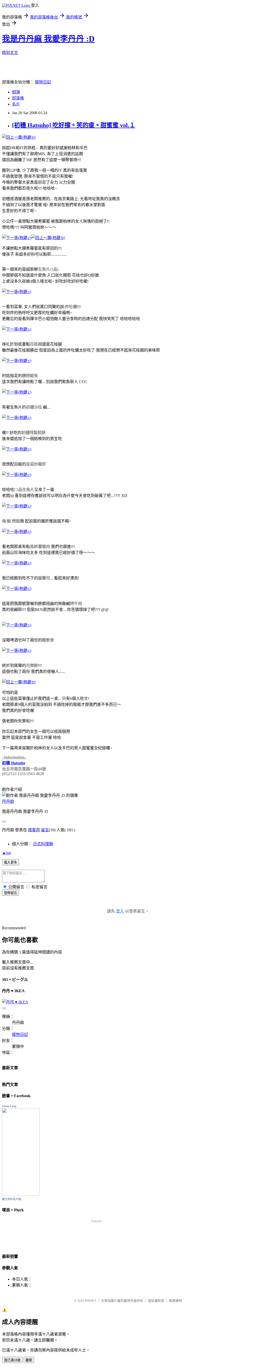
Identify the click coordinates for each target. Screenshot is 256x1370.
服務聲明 (175, 1301)
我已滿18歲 (12, 1360)
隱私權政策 (156, 1301)
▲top (6, 853)
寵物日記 (43, 82)
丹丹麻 (8, 801)
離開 (29, 1360)
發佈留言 (10, 893)
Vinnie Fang (9, 1106)
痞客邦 (34, 830)
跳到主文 (10, 52)
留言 (45, 830)
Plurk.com (96, 1220)
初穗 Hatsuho (13, 763)
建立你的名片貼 (11, 1199)
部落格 (18, 98)
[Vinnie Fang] (21, 1194)
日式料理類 (43, 844)
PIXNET (90, 1301)
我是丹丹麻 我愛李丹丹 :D (48, 38)
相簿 (16, 92)
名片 (16, 104)
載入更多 (10, 862)
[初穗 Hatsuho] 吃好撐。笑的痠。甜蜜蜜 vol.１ (73, 125)
